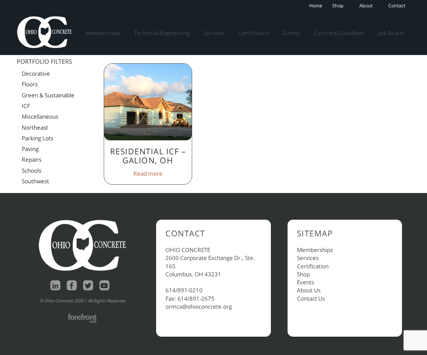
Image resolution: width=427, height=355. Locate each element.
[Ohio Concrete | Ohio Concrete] (47, 32)
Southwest (35, 181)
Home (315, 5)
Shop (338, 5)
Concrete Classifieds (339, 33)
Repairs (31, 159)
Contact (396, 5)
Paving (30, 149)
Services (214, 33)
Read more (147, 173)
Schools (31, 170)
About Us (309, 290)
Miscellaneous (40, 116)
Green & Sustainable (48, 95)
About (366, 5)
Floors (30, 84)
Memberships (102, 33)
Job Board (391, 33)
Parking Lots (37, 138)
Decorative (36, 73)
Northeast (35, 127)
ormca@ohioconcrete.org (198, 306)
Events (291, 33)
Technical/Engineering (162, 33)
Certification (254, 33)
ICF (26, 106)
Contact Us (311, 298)
